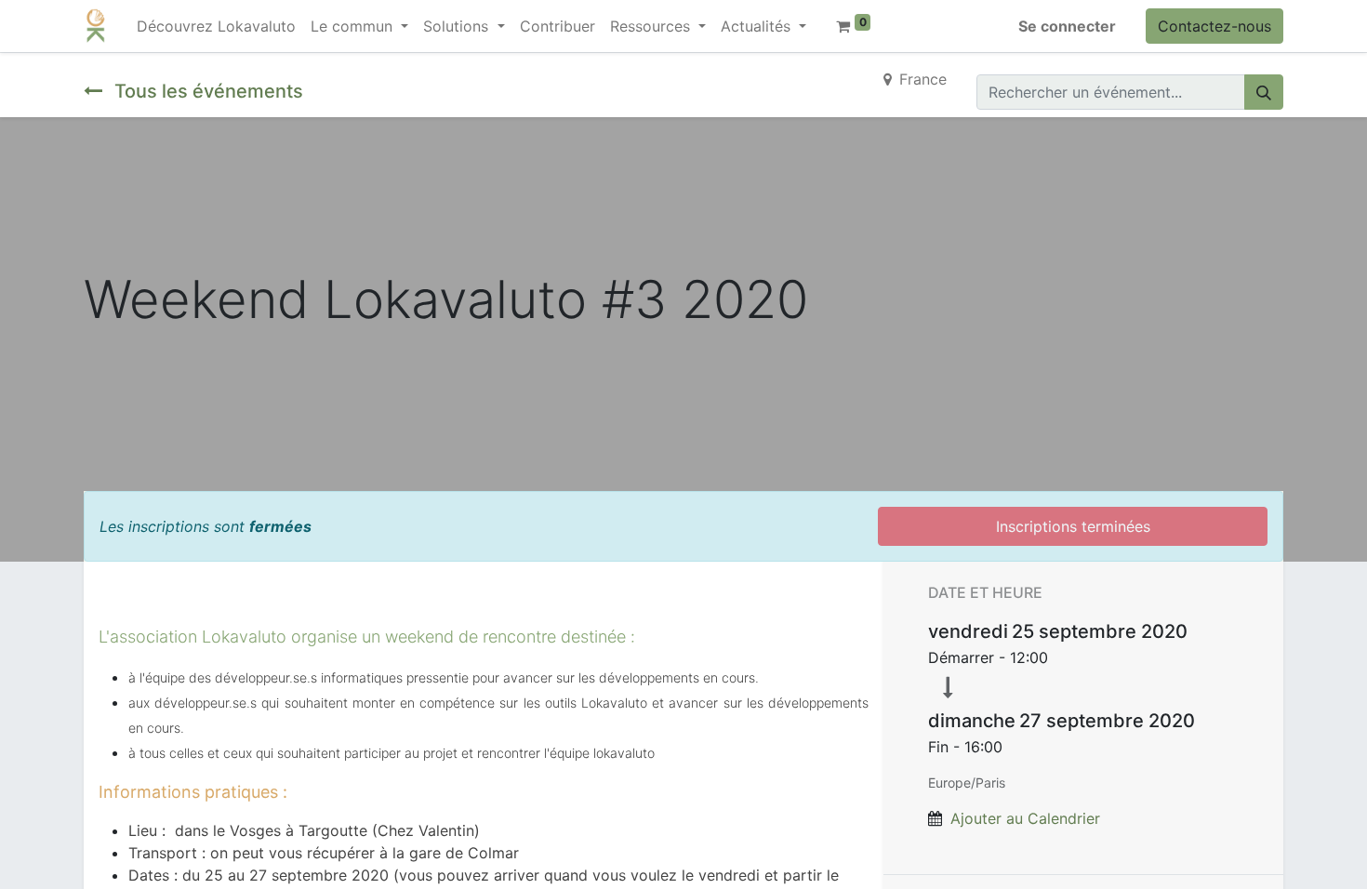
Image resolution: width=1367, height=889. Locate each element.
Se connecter (1067, 26)
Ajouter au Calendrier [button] (1025, 818)
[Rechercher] (1263, 92)
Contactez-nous (1214, 26)
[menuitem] (216, 26)
